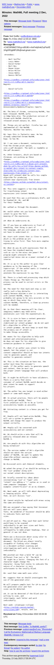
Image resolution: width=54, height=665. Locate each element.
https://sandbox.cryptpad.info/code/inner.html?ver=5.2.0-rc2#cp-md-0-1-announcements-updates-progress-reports (27, 102)
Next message (29, 27)
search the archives (40, 651)
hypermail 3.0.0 (36, 656)
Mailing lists (19, 4)
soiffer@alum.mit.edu (30, 36)
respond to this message (27, 640)
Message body (24, 21)
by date (39, 645)
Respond (37, 21)
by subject (15, 648)
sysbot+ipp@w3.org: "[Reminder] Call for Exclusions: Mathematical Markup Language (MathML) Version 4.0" (28, 632)
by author (26, 648)
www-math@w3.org (16, 42)
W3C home (7, 4)
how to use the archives (19, 651)
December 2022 (24, 7)
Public (30, 4)
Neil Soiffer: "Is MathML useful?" (33, 626)
